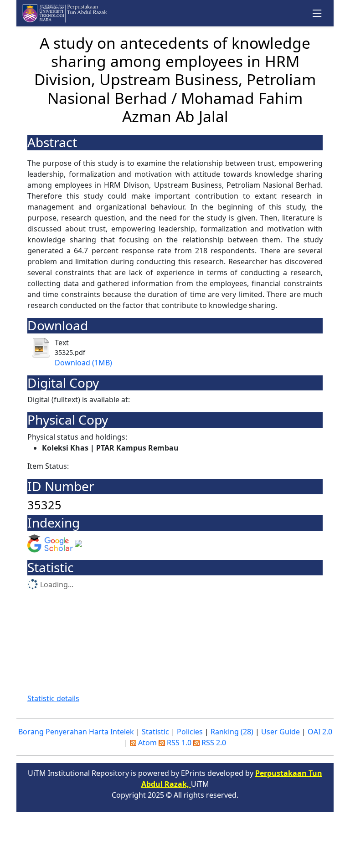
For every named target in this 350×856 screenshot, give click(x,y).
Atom (146, 743)
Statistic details (53, 698)
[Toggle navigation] (317, 13)
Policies (190, 732)
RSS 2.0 (213, 743)
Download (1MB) (83, 363)
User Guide (280, 732)
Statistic (155, 732)
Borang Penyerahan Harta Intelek (76, 732)
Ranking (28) (232, 732)
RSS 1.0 (178, 743)
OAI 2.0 (320, 732)
